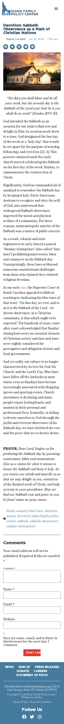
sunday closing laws (20, 526)
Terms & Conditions (40, 701)
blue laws (36, 511)
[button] (56, 8)
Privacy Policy (20, 701)
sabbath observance (44, 521)
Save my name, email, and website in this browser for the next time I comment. (30, 641)
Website (9, 619)
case (23, 287)
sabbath (23, 521)
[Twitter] (32, 716)
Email (9, 604)
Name (9, 589)
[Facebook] (24, 716)
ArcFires (38, 697)
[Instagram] (39, 716)
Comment (9, 568)
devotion (23, 516)
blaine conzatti (17, 511)
